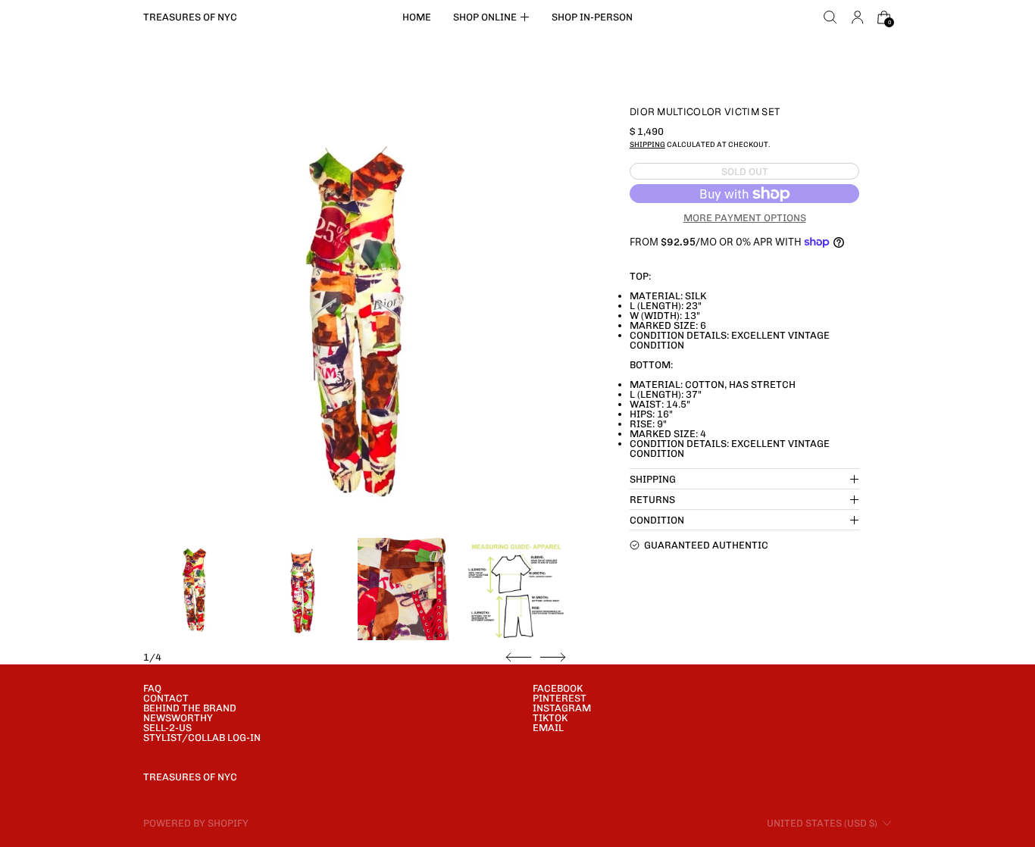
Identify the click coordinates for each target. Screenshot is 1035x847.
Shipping (647, 144)
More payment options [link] (744, 218)
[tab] (194, 589)
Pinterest (559, 698)
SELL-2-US (167, 727)
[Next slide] (553, 657)
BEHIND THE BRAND (189, 708)
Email (548, 728)
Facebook (558, 688)
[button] (830, 17)
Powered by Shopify (196, 823)
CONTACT (166, 698)
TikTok (550, 718)
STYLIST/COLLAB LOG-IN (202, 737)
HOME (416, 17)
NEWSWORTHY (178, 718)
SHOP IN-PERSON (592, 17)
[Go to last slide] (518, 657)
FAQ (152, 688)
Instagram (562, 708)
